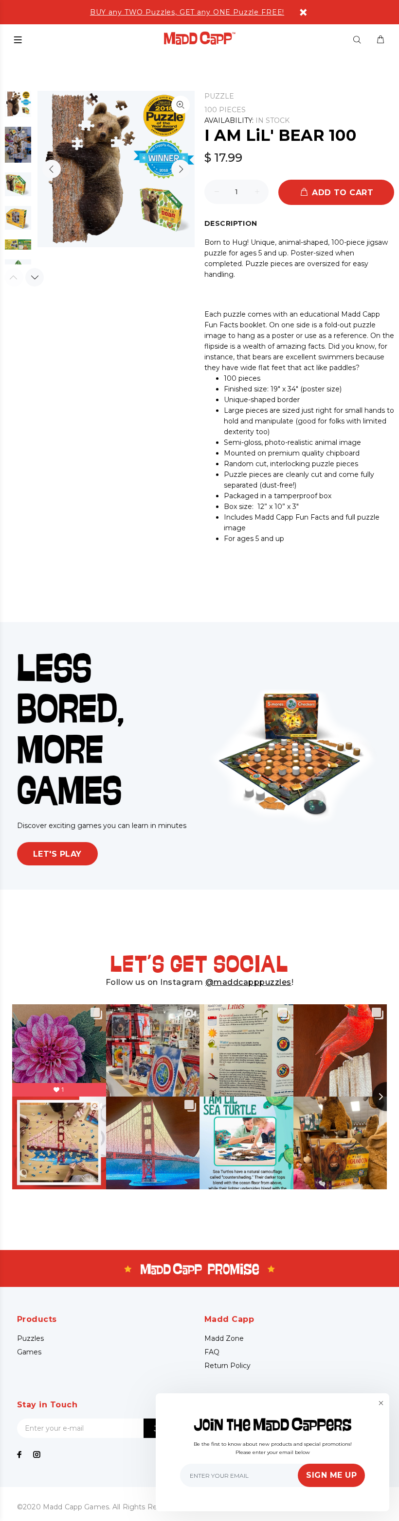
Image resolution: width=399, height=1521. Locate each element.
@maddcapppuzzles (248, 982)
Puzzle (219, 96)
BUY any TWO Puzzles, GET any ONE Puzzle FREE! (187, 12)
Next (180, 169)
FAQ (211, 1352)
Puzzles (30, 1338)
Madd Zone (224, 1338)
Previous (51, 169)
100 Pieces (225, 109)
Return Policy (227, 1365)
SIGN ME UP (331, 1475)
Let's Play (57, 854)
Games (29, 1352)
